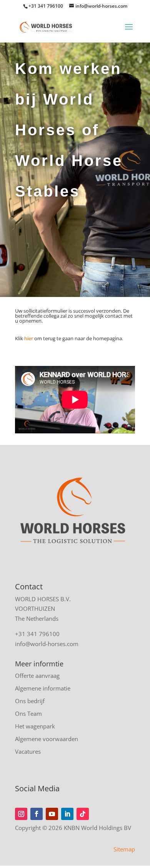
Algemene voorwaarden (46, 739)
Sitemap (124, 849)
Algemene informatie (42, 688)
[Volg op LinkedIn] (67, 814)
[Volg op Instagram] (21, 814)
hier (28, 338)
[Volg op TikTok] (83, 814)
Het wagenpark (35, 726)
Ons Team (28, 713)
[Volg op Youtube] (52, 814)
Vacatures (28, 751)
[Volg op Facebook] (36, 814)
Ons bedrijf (30, 701)
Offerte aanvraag (37, 675)
